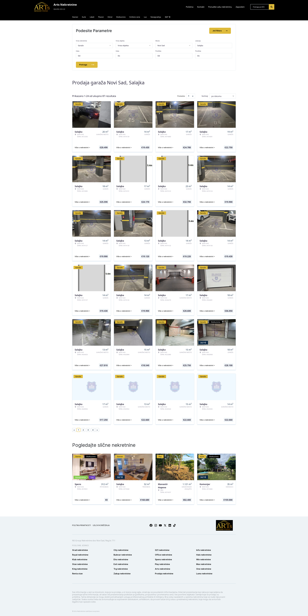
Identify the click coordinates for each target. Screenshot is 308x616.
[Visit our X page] (165, 525)
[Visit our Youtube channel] (160, 525)
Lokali (92, 17)
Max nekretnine (203, 564)
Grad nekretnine (80, 550)
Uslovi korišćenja (101, 525)
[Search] (271, 7)
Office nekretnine (163, 555)
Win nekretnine (203, 559)
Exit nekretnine (121, 564)
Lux (145, 17)
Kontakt (200, 7)
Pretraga (83, 65)
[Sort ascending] (188, 96)
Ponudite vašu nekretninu (220, 7)
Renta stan (77, 573)
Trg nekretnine (121, 569)
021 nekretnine (162, 550)
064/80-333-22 (59, 9)
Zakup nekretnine (122, 573)
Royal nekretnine (80, 555)
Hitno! (110, 17)
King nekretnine (79, 569)
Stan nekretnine (80, 564)
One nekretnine (203, 569)
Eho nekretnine (121, 559)
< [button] (74, 430)
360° (166, 17)
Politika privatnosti (81, 525)
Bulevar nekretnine (123, 555)
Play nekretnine (162, 564)
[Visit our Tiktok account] (174, 525)
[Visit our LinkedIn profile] (169, 525)
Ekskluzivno (120, 17)
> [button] (97, 430)
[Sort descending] (193, 96)
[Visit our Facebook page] (151, 525)
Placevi (101, 17)
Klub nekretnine (79, 559)
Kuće (84, 17)
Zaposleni (240, 7)
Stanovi (75, 17)
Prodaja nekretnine (164, 573)
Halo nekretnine (204, 555)
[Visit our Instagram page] (155, 525)
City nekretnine (121, 550)
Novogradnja (156, 17)
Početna (189, 7)
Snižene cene (134, 17)
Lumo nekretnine (204, 573)
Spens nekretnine (163, 559)
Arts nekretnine (162, 569)
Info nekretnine (203, 550)
